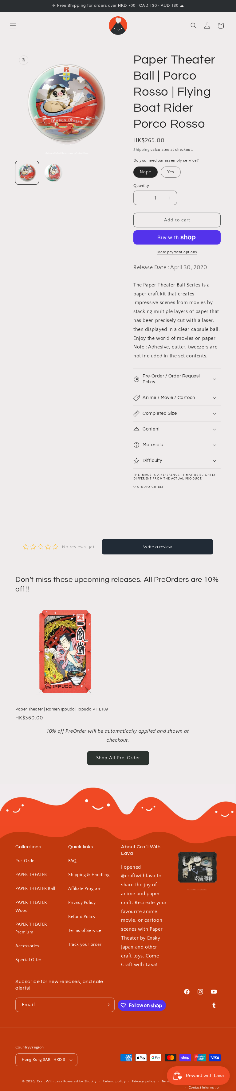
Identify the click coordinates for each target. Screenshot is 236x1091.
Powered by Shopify (80, 1081)
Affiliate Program (84, 888)
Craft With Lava (49, 1081)
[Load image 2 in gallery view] (53, 172)
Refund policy (114, 1081)
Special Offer (28, 959)
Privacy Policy (82, 902)
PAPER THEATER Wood (31, 906)
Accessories (27, 946)
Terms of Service (84, 930)
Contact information (205, 1087)
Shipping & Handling (88, 874)
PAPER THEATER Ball (35, 888)
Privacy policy (143, 1081)
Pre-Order (25, 860)
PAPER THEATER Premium (31, 928)
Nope (145, 172)
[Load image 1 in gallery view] (27, 172)
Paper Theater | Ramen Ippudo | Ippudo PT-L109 (61, 709)
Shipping (141, 150)
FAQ (72, 860)
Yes (170, 172)
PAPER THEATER (31, 874)
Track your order (85, 944)
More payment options (177, 252)
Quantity (141, 185)
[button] (13, 25)
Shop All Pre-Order (118, 757)
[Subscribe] (107, 1005)
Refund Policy (82, 916)
